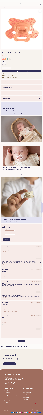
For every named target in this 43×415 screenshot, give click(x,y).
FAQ (23, 390)
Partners (6, 394)
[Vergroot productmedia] (40, 11)
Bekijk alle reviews (8, 237)
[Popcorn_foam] (10, 59)
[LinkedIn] (14, 383)
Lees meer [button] (5, 321)
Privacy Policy (38, 410)
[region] (21, 161)
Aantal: (3, 65)
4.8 (3, 227)
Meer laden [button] (21, 340)
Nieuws (5, 398)
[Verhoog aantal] (9, 67)
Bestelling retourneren (27, 394)
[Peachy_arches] (3, 59)
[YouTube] (5, 383)
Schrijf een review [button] (6, 239)
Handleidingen (26, 397)
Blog (23, 395)
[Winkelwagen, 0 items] (40, 4)
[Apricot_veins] (5, 59)
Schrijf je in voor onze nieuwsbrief (9, 363)
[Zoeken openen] (38, 4)
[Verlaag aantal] (3, 67)
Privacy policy (25, 399)
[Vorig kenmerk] (3, 174)
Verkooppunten (7, 392)
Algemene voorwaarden (36, 409)
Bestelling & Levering (27, 392)
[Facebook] (11, 383)
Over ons (6, 390)
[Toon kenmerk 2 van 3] (21, 174)
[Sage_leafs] (7, 59)
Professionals (7, 402)
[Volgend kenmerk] (40, 174)
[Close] (41, 203)
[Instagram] (8, 383)
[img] (5, 246)
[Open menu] (2, 4)
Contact (24, 401)
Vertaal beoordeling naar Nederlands (10, 253)
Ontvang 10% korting (41, 208)
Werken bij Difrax (7, 400)
